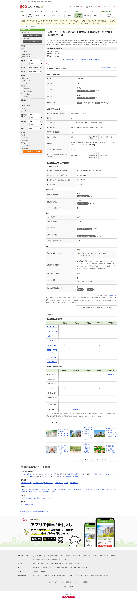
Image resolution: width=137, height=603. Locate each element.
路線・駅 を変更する (33, 35)
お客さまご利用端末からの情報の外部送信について (60, 556)
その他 (24, 111)
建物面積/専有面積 (24, 115)
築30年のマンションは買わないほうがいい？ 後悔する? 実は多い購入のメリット (111, 433)
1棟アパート (25, 83)
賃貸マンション (63, 564)
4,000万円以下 (57, 489)
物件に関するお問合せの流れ (83, 556)
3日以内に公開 (26, 54)
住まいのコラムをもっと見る (97, 459)
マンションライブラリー (48, 575)
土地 (71, 567)
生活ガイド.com (113, 295)
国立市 (47, 476)
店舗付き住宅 (26, 88)
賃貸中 (24, 135)
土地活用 (43, 571)
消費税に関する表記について (58, 560)
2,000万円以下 (36, 489)
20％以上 (51, 498)
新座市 (47, 474)
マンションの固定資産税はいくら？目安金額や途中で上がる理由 (63, 433)
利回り (23, 68)
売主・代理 (25, 137)
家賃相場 (76, 564)
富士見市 (53, 474)
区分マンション (26, 78)
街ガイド (77, 575)
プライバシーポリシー (54, 582)
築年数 (23, 72)
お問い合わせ (69, 582)
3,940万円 (111, 374)
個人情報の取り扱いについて (41, 560)
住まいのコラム (85, 575)
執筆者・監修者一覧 (96, 575)
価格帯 (23, 61)
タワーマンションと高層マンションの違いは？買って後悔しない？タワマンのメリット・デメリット (87, 433)
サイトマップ (78, 582)
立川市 (82, 474)
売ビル (24, 86)
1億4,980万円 (76, 409)
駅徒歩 (23, 128)
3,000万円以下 (46, 489)
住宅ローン (84, 567)
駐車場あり (25, 148)
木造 (23, 103)
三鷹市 (96, 474)
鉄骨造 (24, 108)
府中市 (102, 474)
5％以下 (23, 498)
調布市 (108, 474)
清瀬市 (60, 476)
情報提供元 (95, 556)
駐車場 (71, 564)
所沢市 (23, 474)
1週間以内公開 (26, 57)
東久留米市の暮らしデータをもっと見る (97, 307)
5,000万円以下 (67, 489)
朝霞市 (29, 474)
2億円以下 (31, 491)
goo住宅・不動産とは (39, 556)
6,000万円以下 (78, 489)
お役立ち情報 (22, 575)
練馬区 (76, 474)
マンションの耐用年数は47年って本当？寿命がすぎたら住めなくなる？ (63, 449)
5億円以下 (55, 491)
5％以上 (29, 498)
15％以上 (44, 498)
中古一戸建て (65, 567)
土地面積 (23, 122)
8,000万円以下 (99, 489)
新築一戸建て (56, 567)
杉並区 (70, 474)
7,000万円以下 (89, 489)
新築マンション (37, 567)
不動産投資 (77, 567)
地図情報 (105, 575)
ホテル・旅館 (26, 94)
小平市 (26, 476)
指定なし (24, 49)
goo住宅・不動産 (23, 555)
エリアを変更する (32, 41)
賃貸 (34, 564)
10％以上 (36, 498)
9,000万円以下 (110, 489)
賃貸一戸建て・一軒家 (52, 564)
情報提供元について (25, 511)
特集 (34, 575)
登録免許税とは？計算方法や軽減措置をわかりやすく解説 (111, 449)
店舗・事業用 (40, 564)
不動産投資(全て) (26, 483)
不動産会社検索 (61, 575)
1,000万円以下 (25, 489)
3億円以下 (39, 491)
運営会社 (85, 582)
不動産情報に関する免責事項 (40, 511)
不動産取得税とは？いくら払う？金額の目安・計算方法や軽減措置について (87, 449)
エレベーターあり (27, 145)
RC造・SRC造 (26, 105)
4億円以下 (47, 491)
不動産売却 (36, 571)
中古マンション (47, 567)
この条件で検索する (31, 151)
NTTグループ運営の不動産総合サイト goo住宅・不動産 (36, 1)
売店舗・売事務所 (27, 91)
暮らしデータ (70, 575)
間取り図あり (26, 140)
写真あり (24, 143)
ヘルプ (63, 582)
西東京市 (76, 476)
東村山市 (33, 476)
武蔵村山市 (67, 476)
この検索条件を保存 (71, 59)
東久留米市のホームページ (109, 67)
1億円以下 (24, 491)
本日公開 (24, 51)
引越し (39, 575)
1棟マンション (26, 80)
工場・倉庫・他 (26, 96)
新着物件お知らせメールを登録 (90, 59)
